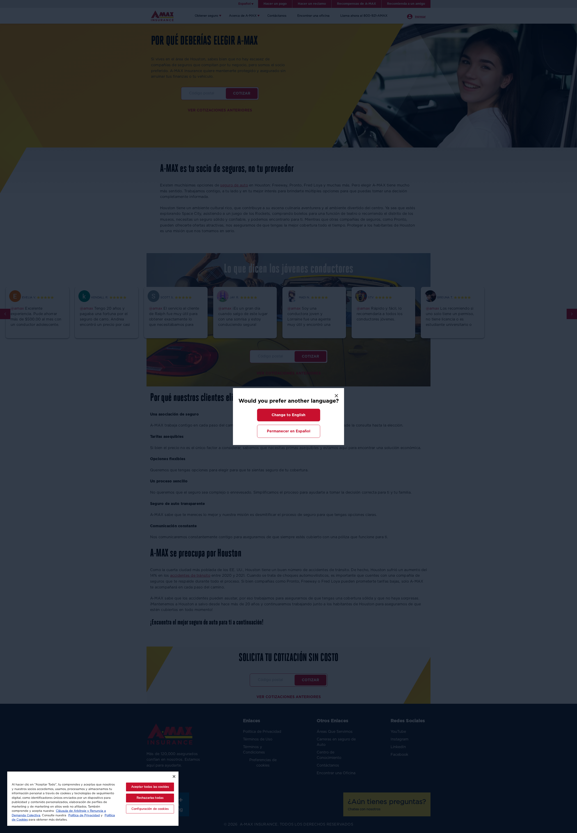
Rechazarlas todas (150, 798)
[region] (93, 798)
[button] (288, 415)
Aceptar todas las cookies (150, 786)
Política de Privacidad (84, 815)
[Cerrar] (174, 776)
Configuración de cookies (150, 809)
